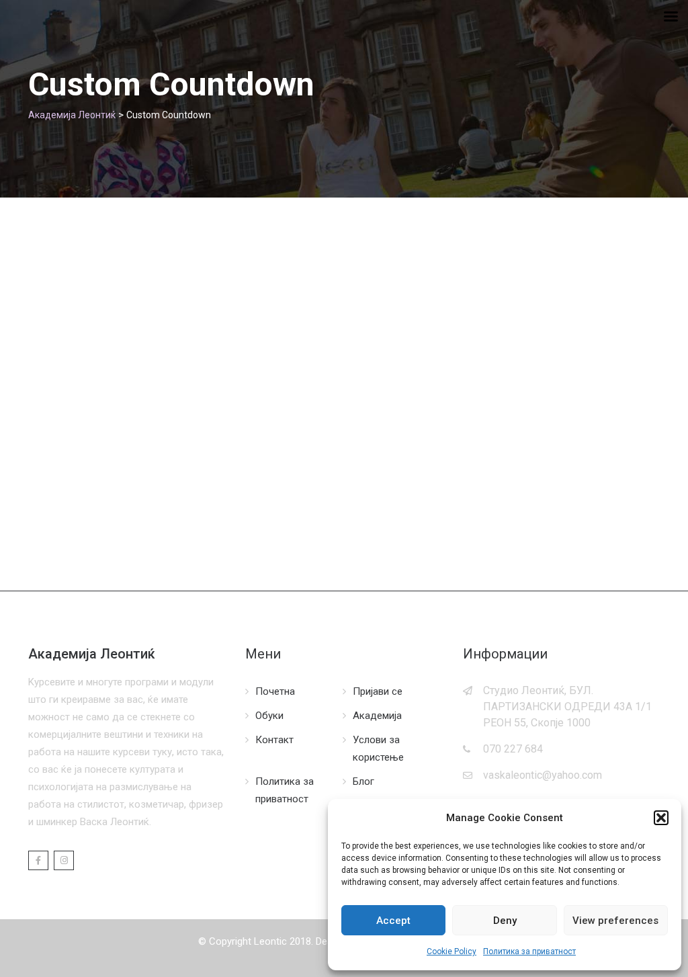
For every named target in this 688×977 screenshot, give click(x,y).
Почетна (275, 691)
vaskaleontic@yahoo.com (542, 775)
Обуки (269, 716)
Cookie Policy (451, 951)
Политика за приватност (529, 951)
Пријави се (377, 691)
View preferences (615, 921)
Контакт (274, 740)
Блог (363, 781)
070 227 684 (513, 748)
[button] (661, 817)
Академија (377, 716)
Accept (393, 921)
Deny (505, 921)
